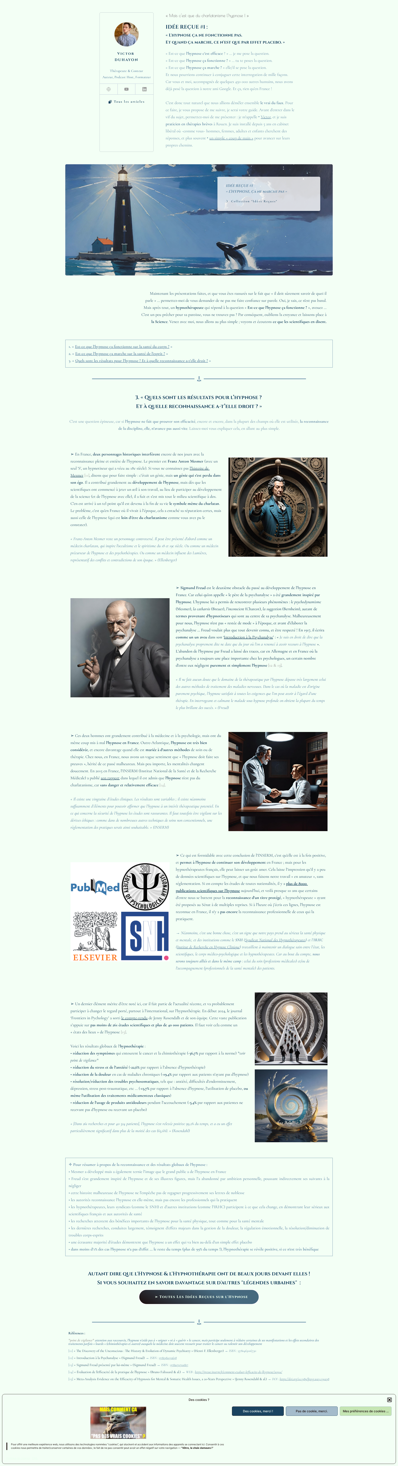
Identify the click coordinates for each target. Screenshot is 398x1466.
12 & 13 (274, 665)
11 (86, 475)
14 (162, 785)
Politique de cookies (18, 1458)
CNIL (35, 1458)
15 (123, 1032)
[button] (389, 1400)
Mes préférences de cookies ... (366, 1411)
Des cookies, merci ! (258, 1411)
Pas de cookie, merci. (312, 1411)
